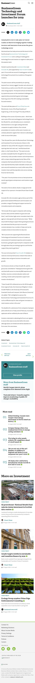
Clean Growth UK (24, 70)
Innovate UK (4, 70)
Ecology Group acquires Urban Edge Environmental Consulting (15, 599)
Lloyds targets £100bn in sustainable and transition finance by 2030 (16, 555)
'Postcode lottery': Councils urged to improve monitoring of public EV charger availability (16, 397)
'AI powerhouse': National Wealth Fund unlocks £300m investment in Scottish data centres (17, 507)
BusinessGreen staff (13, 23)
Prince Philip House (22, 106)
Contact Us (4, 625)
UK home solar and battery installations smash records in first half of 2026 (19, 463)
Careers (3, 642)
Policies (3, 639)
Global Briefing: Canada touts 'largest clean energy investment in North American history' (19, 418)
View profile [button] (17, 375)
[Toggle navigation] (32, 3)
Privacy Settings (6, 633)
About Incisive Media (8, 630)
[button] (29, 3)
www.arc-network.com (16, 677)
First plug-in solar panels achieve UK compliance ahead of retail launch (19, 440)
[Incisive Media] (4, 664)
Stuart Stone (8, 520)
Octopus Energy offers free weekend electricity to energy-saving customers (19, 430)
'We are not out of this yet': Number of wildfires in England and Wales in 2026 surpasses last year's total (18, 451)
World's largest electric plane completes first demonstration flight (16, 388)
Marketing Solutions (7, 628)
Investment (4, 343)
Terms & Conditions (7, 636)
